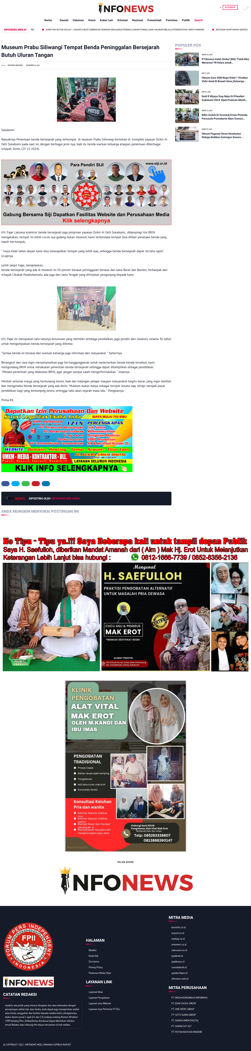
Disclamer (94, 961)
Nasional (137, 20)
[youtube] (246, 1045)
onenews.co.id (179, 944)
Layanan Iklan (96, 992)
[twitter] (15, 483)
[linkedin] (46, 483)
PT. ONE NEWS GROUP (182, 1009)
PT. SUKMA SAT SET (181, 1026)
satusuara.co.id (179, 950)
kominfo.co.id (178, 927)
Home (92, 20)
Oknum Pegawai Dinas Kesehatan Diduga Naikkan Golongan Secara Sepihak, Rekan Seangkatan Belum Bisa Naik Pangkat (225, 135)
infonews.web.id (179, 978)
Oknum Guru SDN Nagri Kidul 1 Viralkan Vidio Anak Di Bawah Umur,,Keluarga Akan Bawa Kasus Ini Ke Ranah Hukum (225, 79)
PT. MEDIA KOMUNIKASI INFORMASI (189, 997)
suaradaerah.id (179, 967)
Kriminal (122, 20)
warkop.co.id (178, 938)
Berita (48, 20)
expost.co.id (177, 933)
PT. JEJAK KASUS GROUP (183, 1003)
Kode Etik (93, 955)
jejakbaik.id (177, 955)
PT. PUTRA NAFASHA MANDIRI (186, 1032)
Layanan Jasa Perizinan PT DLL (104, 1009)
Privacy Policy (96, 967)
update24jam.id (179, 973)
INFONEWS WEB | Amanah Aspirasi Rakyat (48, 1044)
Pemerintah (154, 20)
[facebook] (5, 483)
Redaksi (92, 950)
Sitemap (230, 7)
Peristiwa (172, 20)
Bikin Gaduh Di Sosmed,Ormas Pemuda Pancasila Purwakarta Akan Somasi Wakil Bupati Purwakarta (225, 116)
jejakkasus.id (177, 961)
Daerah (64, 20)
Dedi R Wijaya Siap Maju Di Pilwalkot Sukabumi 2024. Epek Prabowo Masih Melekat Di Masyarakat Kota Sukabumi (224, 98)
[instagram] (241, 1045)
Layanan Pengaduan (99, 997)
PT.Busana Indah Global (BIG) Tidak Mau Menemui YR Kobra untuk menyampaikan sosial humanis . (225, 61)
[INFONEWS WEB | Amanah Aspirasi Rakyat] (125, 13)
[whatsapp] (25, 483)
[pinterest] (36, 483)
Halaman (78, 20)
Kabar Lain (106, 20)
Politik (186, 20)
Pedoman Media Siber (100, 973)
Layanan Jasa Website (100, 1003)
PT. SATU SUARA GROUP (183, 1014)
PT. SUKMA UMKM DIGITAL (185, 1020)
